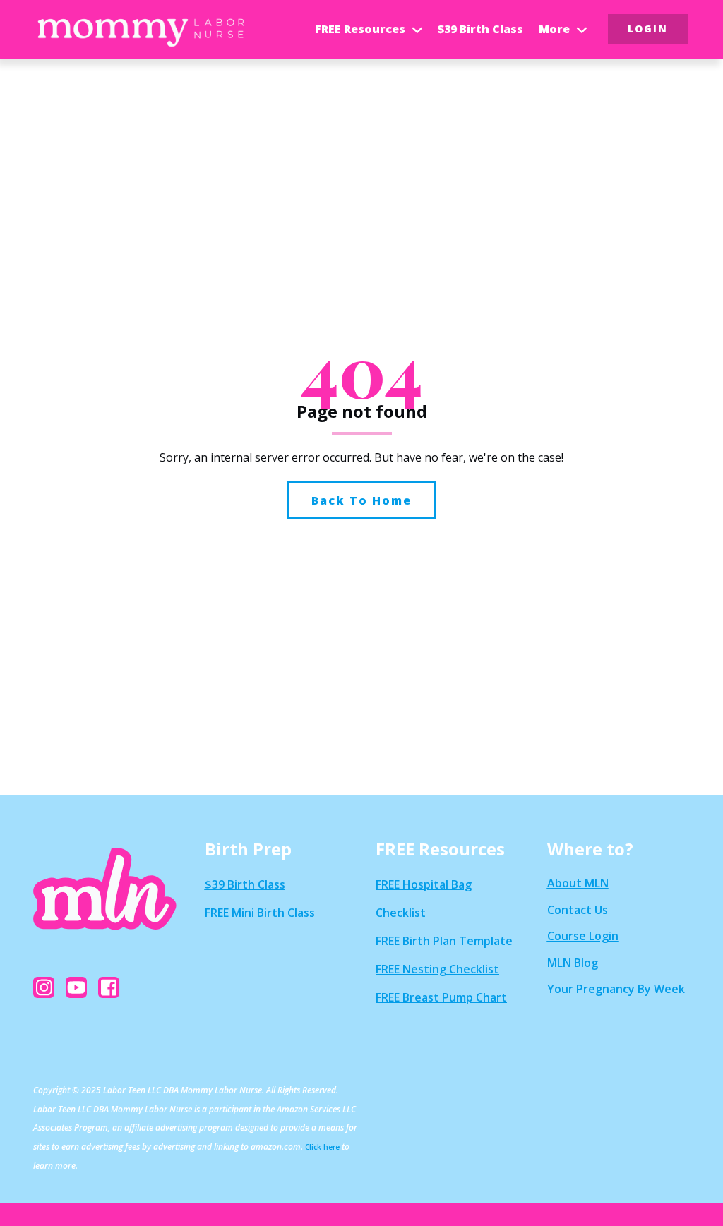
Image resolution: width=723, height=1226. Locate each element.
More (554, 29)
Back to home (361, 500)
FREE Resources (360, 29)
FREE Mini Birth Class (260, 912)
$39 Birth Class (480, 29)
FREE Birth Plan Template (444, 941)
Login (648, 28)
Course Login (583, 936)
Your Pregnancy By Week (616, 989)
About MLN (578, 883)
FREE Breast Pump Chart (441, 997)
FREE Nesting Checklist (437, 969)
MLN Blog (572, 962)
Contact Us (577, 910)
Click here (322, 1147)
